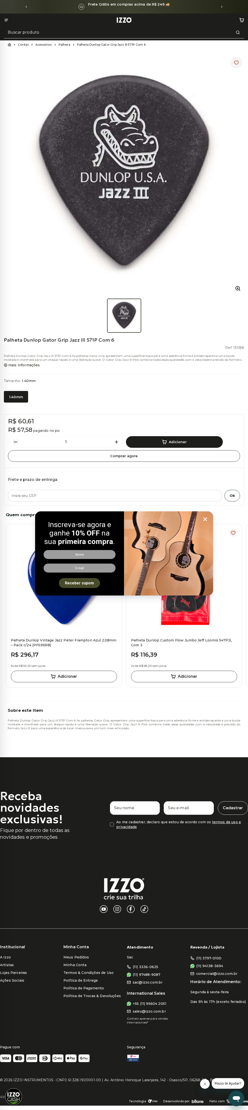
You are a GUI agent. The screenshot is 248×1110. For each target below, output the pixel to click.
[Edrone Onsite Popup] (124, 555)
